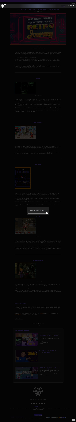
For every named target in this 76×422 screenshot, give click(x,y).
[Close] (75, 1)
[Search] (68, 6)
